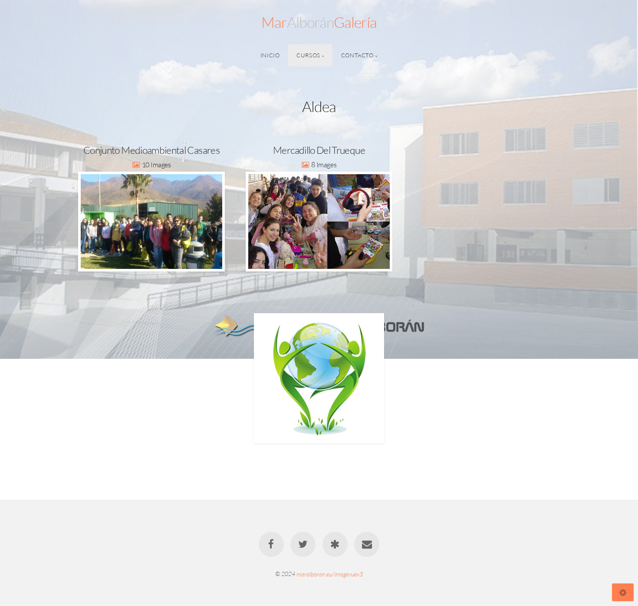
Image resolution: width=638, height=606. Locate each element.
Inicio (270, 55)
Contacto (357, 55)
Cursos (308, 55)
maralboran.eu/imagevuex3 (329, 573)
